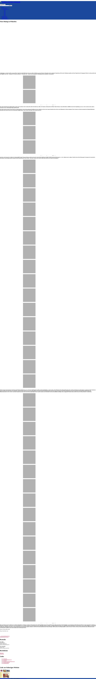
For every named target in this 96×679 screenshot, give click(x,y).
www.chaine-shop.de (5, 663)
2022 (5, 11)
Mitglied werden (4, 18)
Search (1, 4)
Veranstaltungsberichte (5, 9)
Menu (4, 4)
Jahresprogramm (4, 8)
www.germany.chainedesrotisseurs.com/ (8, 661)
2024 (5, 13)
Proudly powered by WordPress (5, 678)
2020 (5, 10)
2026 (5, 15)
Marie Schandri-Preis (5, 19)
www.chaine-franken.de (6, 662)
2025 (5, 14)
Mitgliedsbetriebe (4, 17)
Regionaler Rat (4, 16)
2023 (5, 12)
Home (3, 7)
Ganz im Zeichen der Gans (5, 636)
